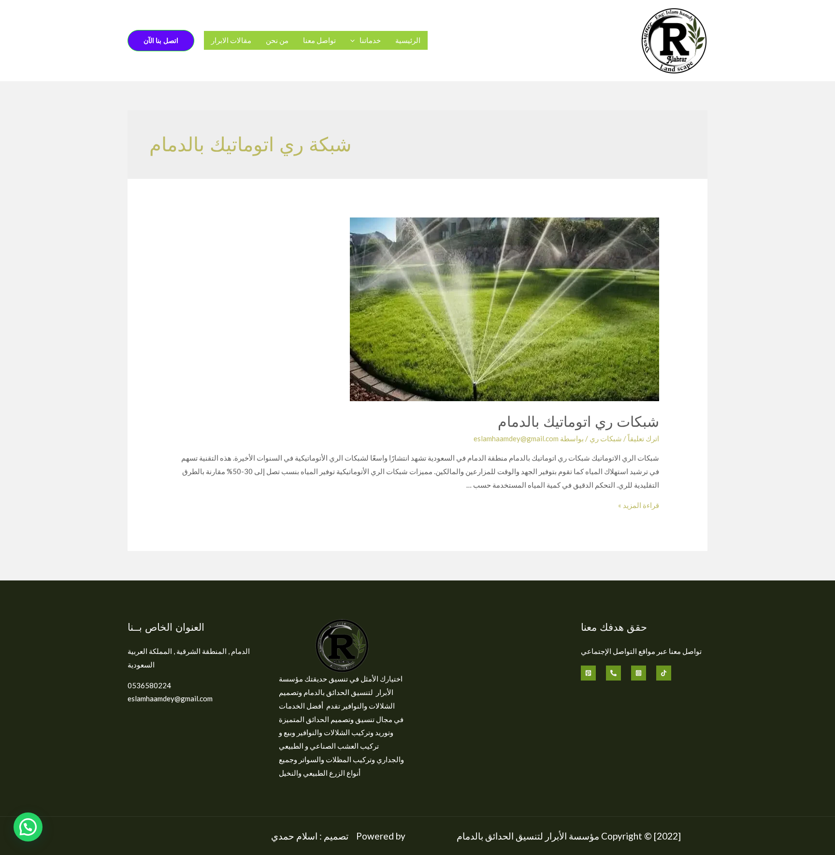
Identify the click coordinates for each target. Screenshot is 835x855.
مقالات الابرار (231, 40)
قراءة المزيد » (638, 505)
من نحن (277, 40)
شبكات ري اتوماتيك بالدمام (578, 421)
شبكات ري (606, 438)
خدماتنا (370, 40)
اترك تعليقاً (643, 438)
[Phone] (613, 673)
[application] (355, 40)
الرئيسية (407, 40)
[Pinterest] (588, 673)
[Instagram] (638, 673)
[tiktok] (663, 673)
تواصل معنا (319, 40)
